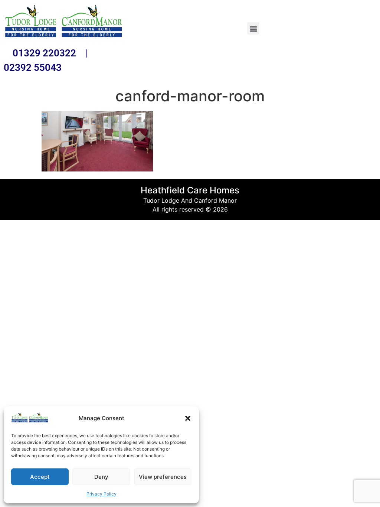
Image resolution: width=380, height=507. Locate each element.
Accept (40, 476)
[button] (187, 418)
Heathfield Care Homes (190, 190)
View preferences (163, 476)
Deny (101, 476)
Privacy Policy (101, 494)
